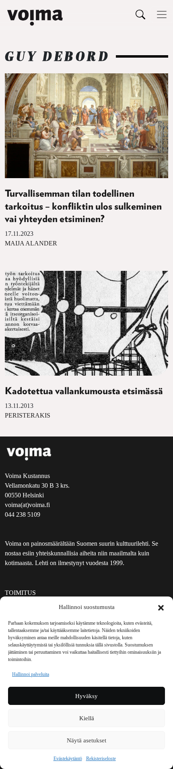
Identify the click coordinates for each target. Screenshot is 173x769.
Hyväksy (86, 696)
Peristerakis (27, 415)
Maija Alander (31, 243)
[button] (161, 607)
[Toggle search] (140, 14)
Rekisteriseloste (101, 758)
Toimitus (20, 592)
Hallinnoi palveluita (30, 674)
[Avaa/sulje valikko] (161, 14)
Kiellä (86, 718)
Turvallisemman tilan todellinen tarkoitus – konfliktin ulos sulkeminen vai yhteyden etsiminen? (83, 206)
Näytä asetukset (86, 740)
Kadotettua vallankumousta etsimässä (84, 391)
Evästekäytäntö (68, 758)
